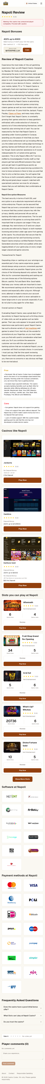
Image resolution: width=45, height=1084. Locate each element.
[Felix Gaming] (12, 864)
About (4, 1073)
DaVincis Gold (10, 563)
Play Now (23, 480)
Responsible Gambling (25, 1073)
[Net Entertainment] (12, 796)
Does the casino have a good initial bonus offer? (22, 1008)
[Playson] (12, 824)
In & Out (27, 673)
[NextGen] (33, 796)
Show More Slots (22, 779)
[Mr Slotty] (33, 810)
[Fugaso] (33, 837)
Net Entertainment (29, 609)
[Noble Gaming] (33, 851)
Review (22, 622)
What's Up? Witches (28, 708)
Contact (11, 1073)
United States (32, 3)
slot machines (31, 328)
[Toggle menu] (41, 3)
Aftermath (28, 602)
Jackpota (8, 463)
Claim (27, 50)
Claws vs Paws (15, 113)
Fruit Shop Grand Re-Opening (30, 637)
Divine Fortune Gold (30, 744)
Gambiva (7, 514)
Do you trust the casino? (22, 1022)
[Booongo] (12, 837)
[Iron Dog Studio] (12, 851)
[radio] (11, 1036)
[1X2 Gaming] (12, 810)
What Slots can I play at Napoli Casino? (22, 1016)
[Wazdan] (33, 824)
